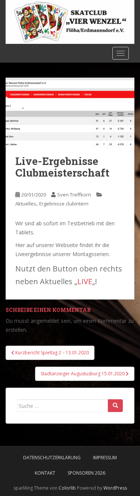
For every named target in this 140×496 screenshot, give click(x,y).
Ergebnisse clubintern (63, 203)
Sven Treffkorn (74, 194)
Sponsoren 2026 (86, 473)
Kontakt (45, 473)
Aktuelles (25, 203)
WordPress (115, 488)
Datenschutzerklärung (52, 457)
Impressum (105, 457)
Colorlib (67, 488)
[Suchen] (115, 405)
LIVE (84, 281)
